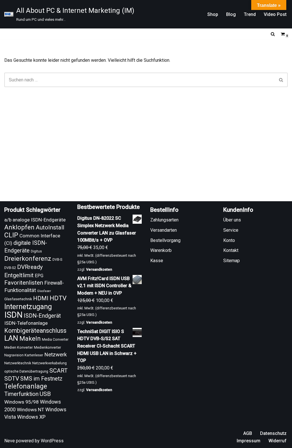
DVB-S (57, 260)
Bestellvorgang (165, 240)
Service (230, 230)
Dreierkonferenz (27, 258)
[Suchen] (273, 34)
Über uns (232, 220)
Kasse (156, 260)
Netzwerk (55, 355)
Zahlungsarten (164, 220)
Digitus (36, 251)
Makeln (30, 338)
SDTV (11, 378)
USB (45, 394)
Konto (229, 240)
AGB (247, 433)
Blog (231, 14)
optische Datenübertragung (26, 371)
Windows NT (30, 409)
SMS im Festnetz (41, 378)
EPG (39, 275)
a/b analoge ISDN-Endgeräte (35, 220)
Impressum (248, 440)
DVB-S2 (10, 268)
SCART (58, 370)
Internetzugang (28, 307)
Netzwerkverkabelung (49, 363)
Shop (212, 14)
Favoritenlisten (23, 282)
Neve (9, 440)
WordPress (52, 440)
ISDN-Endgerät (42, 316)
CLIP (11, 235)
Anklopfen (19, 227)
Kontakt (230, 250)
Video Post (275, 14)
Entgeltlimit (19, 275)
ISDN (13, 315)
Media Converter (55, 340)
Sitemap (231, 260)
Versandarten (163, 230)
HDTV (58, 298)
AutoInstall (50, 227)
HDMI (40, 298)
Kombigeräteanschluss (35, 330)
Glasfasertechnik (18, 299)
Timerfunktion (21, 394)
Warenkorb (161, 250)
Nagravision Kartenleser (23, 355)
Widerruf (277, 440)
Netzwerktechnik (17, 363)
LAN (11, 338)
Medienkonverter (47, 348)
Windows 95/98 (21, 402)
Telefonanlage (25, 386)
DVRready (30, 267)
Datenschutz (273, 433)
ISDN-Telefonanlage (26, 323)
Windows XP (31, 417)
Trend (250, 14)
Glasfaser (44, 291)
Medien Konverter (18, 348)
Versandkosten (99, 269)
